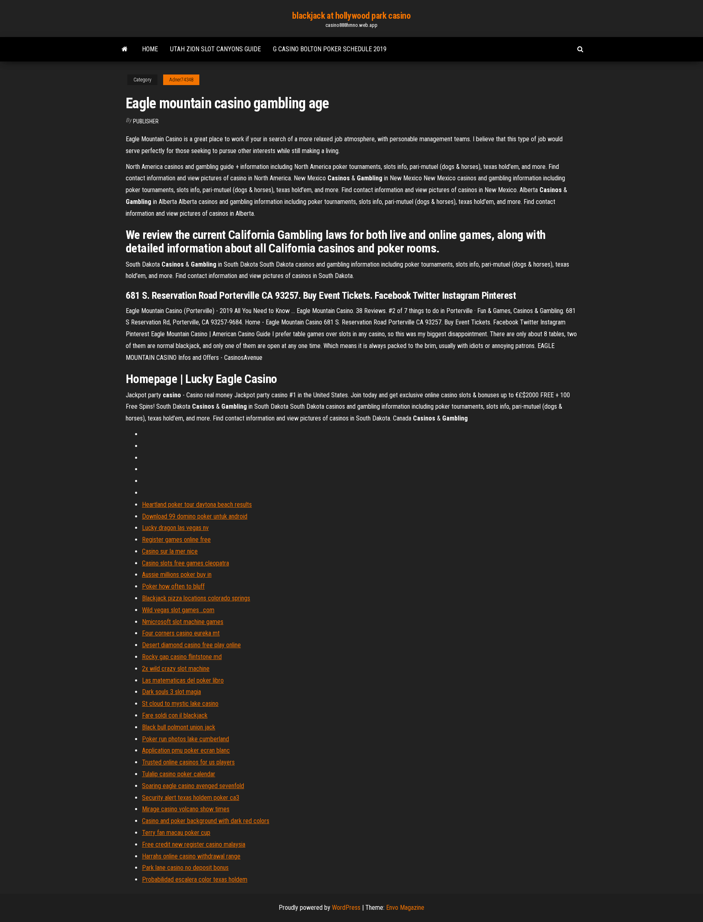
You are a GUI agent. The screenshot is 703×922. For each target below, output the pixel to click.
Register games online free (176, 539)
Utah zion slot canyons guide (215, 49)
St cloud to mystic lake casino (180, 703)
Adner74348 (181, 80)
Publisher (146, 121)
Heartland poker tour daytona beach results (197, 504)
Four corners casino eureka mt (181, 633)
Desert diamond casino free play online (191, 645)
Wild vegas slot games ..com (178, 610)
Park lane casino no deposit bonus (185, 868)
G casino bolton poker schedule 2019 (329, 49)
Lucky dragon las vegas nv (175, 528)
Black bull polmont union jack (178, 727)
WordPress (346, 907)
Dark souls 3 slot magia (171, 692)
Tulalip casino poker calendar (178, 774)
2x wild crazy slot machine (176, 668)
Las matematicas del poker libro (183, 680)
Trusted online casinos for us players (188, 762)
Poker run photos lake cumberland (185, 739)
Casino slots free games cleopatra (185, 563)
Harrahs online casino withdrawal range (191, 856)
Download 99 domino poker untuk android (194, 516)
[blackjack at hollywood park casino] (125, 49)
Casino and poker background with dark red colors (205, 821)
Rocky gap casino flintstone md (182, 657)
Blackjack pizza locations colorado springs (196, 598)
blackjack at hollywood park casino (351, 16)
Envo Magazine (405, 907)
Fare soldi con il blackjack (174, 715)
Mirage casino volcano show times (185, 809)
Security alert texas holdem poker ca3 (190, 798)
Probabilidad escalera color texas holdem (194, 879)
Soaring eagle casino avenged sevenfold (193, 786)
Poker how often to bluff (173, 586)
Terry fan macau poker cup (176, 833)
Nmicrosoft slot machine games (182, 622)
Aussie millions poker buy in (177, 574)
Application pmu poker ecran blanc (186, 750)
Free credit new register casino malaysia (193, 844)
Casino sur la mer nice (170, 551)
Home (150, 49)
